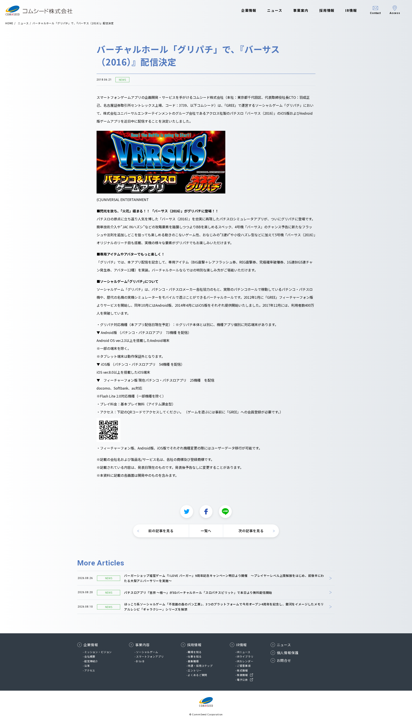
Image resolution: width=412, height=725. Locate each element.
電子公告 (242, 679)
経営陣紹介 (91, 661)
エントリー (194, 670)
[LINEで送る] (225, 511)
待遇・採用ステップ (200, 665)
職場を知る (194, 652)
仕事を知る (194, 656)
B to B (140, 661)
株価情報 (242, 675)
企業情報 (249, 10)
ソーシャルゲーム (147, 652)
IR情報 (351, 10)
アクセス (89, 670)
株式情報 (242, 670)
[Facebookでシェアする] (206, 511)
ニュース (274, 10)
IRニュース (243, 652)
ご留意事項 (244, 665)
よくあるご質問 (197, 675)
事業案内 (301, 10)
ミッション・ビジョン (98, 652)
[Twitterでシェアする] (186, 511)
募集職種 (193, 661)
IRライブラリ (245, 656)
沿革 (87, 665)
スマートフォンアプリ (150, 656)
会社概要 (89, 656)
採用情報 (327, 10)
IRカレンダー (245, 661)
